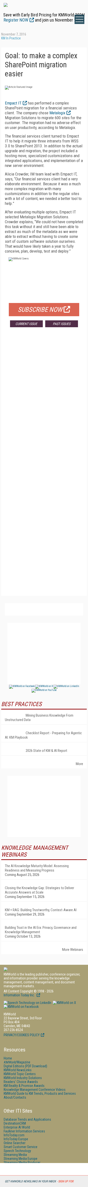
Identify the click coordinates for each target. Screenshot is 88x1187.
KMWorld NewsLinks (18, 1070)
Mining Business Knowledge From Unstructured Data (39, 717)
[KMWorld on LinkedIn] (27, 1003)
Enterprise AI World (17, 1127)
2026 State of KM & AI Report (46, 750)
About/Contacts (15, 1097)
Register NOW (16, 20)
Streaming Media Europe (20, 1159)
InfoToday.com (14, 1135)
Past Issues (61, 324)
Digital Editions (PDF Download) (25, 1066)
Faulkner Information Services (24, 1131)
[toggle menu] (79, 19)
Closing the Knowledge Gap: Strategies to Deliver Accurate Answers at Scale (39, 890)
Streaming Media (15, 1155)
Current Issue (26, 324)
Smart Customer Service (20, 1147)
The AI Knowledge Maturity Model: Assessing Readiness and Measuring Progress (37, 868)
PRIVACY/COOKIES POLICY (22, 1035)
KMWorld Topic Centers (20, 1074)
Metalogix (57, 112)
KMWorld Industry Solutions (23, 1078)
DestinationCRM (15, 1123)
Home (8, 1058)
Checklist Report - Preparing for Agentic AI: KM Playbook (43, 735)
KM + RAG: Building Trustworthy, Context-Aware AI (41, 910)
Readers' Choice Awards (21, 1082)
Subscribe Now (40, 310)
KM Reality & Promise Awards (24, 1086)
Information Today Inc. (19, 995)
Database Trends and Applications (27, 1119)
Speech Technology (17, 1151)
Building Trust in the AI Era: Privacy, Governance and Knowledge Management (41, 929)
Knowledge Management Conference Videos (35, 1090)
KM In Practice (11, 38)
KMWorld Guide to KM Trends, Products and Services (40, 1093)
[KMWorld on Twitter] (64, 1003)
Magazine (17, 1062)
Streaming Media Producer (22, 1162)
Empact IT (13, 103)
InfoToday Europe (16, 1139)
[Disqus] (44, 403)
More (79, 764)
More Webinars (72, 949)
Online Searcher (14, 1143)
